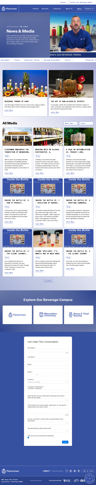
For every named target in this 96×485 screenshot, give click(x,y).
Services (45, 9)
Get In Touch (88, 471)
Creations (57, 9)
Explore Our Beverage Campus (81, 2)
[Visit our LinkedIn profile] (78, 471)
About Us (69, 9)
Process (36, 9)
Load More (48, 281)
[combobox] (70, 123)
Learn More (9, 110)
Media (79, 9)
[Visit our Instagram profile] (66, 471)
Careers (63, 2)
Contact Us (89, 9)
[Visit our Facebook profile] (70, 471)
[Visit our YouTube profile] (74, 471)
